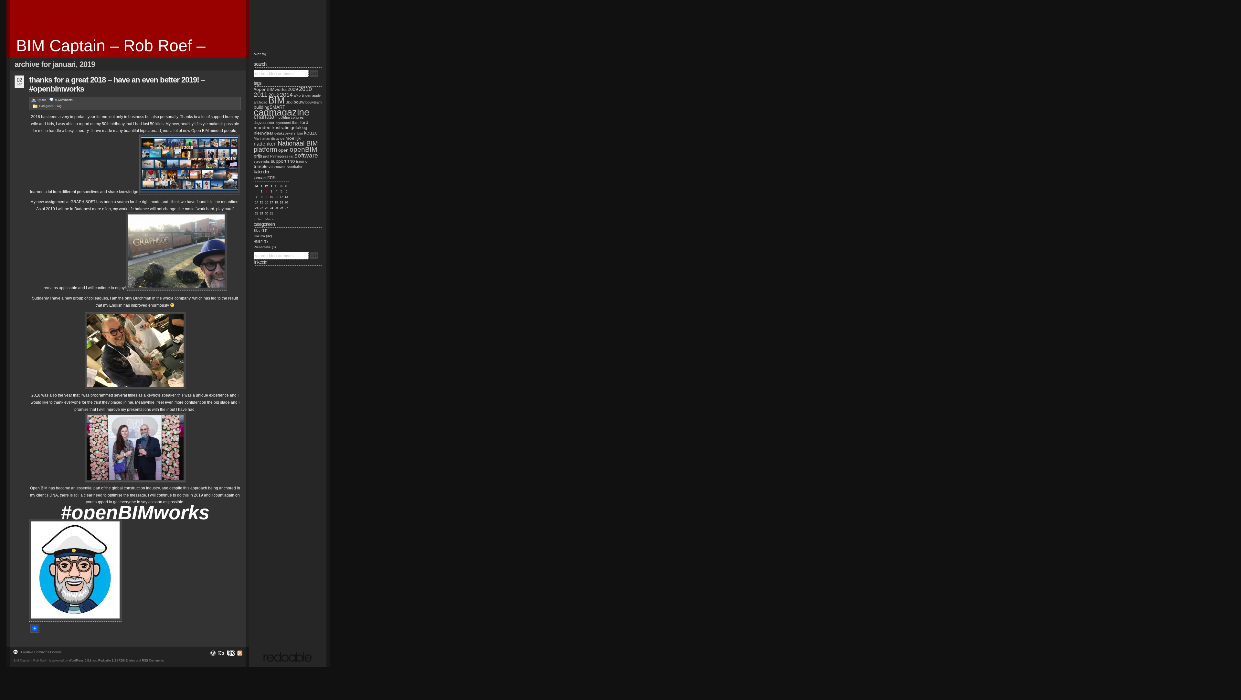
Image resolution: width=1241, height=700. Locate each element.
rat (291, 156)
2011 (261, 94)
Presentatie (262, 247)
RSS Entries (127, 660)
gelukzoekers (285, 133)
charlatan (266, 117)
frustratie (280, 127)
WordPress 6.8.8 (80, 660)
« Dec (258, 219)
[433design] (230, 652)
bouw (298, 101)
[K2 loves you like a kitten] (221, 652)
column (284, 117)
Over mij (260, 54)
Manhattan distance (269, 138)
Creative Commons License (41, 652)
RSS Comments (153, 660)
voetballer (294, 167)
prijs (258, 156)
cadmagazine (281, 112)
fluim (295, 123)
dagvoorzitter (264, 123)
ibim (300, 133)
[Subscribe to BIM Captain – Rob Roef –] (239, 652)
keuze (311, 133)
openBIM (303, 149)
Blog (58, 106)
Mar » (269, 219)
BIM (276, 100)
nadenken (265, 144)
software (306, 155)
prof (266, 156)
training (301, 161)
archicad (260, 102)
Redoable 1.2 (107, 660)
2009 (293, 89)
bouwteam (313, 102)
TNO (291, 161)
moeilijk (293, 138)
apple (316, 95)
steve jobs (262, 161)
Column (259, 236)
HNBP (258, 241)
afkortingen (302, 95)
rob (44, 100)
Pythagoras (279, 156)
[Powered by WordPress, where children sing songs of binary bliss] (213, 652)
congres (297, 117)
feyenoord (283, 123)
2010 (305, 89)
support (278, 161)
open (283, 150)
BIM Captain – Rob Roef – (111, 46)
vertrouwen (277, 167)
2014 (286, 95)
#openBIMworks (270, 89)
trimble (261, 166)
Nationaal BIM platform (286, 146)
